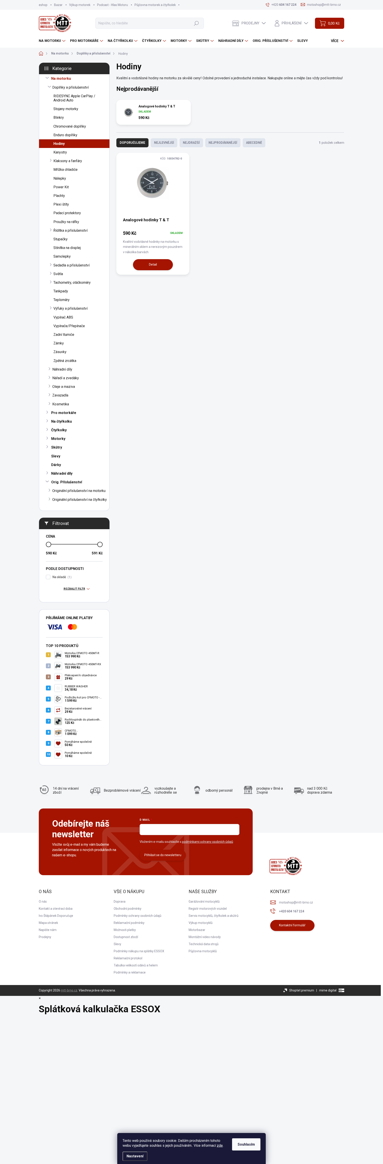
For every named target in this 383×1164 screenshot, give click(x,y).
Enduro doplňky (65, 135)
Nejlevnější (164, 142)
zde (220, 1145)
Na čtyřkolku (61, 421)
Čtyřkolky (59, 430)
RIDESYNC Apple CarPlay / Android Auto (74, 98)
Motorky (58, 439)
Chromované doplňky (69, 126)
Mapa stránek (48, 923)
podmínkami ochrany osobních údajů (207, 841)
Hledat (196, 23)
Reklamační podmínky (129, 923)
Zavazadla (60, 395)
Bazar (58, 5)
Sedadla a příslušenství (71, 265)
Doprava (119, 901)
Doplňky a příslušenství (70, 87)
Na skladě (61, 577)
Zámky (58, 343)
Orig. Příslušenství (66, 482)
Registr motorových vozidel (208, 908)
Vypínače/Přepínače (69, 326)
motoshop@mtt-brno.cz (296, 902)
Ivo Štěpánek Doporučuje (56, 915)
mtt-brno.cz (69, 990)
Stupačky (60, 239)
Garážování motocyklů (204, 901)
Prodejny (45, 937)
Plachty (59, 196)
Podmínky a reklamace (130, 972)
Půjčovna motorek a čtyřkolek (155, 5)
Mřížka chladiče (65, 169)
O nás (43, 901)
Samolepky (62, 256)
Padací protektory (67, 213)
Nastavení (135, 1156)
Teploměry (61, 300)
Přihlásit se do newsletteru (162, 855)
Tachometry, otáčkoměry (72, 282)
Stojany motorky (65, 109)
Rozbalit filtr (74, 588)
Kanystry (60, 152)
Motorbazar (197, 930)
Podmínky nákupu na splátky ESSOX (139, 951)
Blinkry (58, 117)
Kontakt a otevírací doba (55, 908)
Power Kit (61, 187)
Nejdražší (191, 142)
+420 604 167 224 (291, 911)
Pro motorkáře (63, 413)
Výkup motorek (79, 5)
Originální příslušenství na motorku (79, 491)
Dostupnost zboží (126, 937)
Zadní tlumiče (63, 334)
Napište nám (48, 930)
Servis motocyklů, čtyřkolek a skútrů (213, 915)
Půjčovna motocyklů (203, 951)
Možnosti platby (125, 930)
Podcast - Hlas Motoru (112, 5)
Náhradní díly (62, 369)
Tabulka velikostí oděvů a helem (136, 965)
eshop (43, 5)
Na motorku (61, 78)
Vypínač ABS (63, 317)
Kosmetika (60, 404)
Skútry (56, 447)
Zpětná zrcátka (64, 361)
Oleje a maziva (63, 387)
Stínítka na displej (67, 248)
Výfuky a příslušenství (70, 308)
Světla (58, 274)
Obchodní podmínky (127, 908)
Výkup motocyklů (201, 923)
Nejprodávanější (223, 142)
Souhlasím (246, 1144)
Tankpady (60, 291)
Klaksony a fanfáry (67, 161)
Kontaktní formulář (292, 925)
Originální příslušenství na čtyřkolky (79, 499)
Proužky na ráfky (66, 222)
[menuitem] (52, 40)
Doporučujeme (132, 142)
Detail (153, 264)
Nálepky (59, 178)
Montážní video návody (205, 937)
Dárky (56, 465)
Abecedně (254, 142)
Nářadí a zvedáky (65, 378)
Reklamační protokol (128, 958)
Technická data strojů (204, 944)
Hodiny (59, 144)
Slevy (55, 456)
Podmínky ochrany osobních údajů (137, 915)
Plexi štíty (61, 204)
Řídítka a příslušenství (70, 230)
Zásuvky (59, 352)
